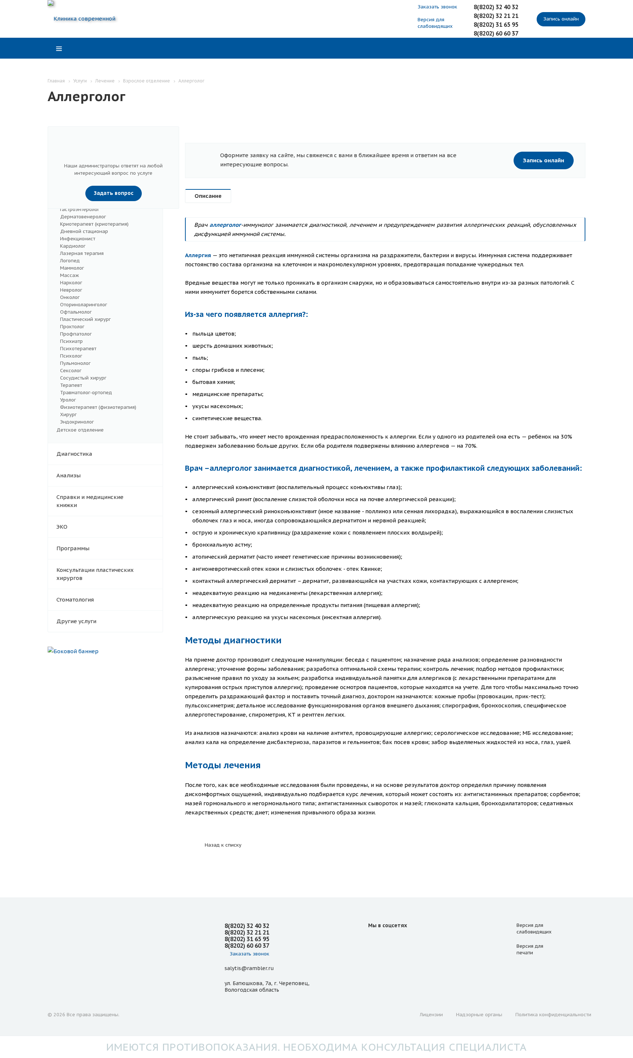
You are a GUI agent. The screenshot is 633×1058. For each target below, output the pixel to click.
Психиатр (71, 341)
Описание (208, 195)
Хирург (68, 414)
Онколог (69, 297)
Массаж (69, 275)
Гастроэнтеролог (79, 209)
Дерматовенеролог (83, 217)
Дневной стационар (84, 231)
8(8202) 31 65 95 (496, 24)
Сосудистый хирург (83, 378)
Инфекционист (77, 239)
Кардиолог (72, 246)
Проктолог (72, 326)
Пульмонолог (75, 363)
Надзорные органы (479, 1014)
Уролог (68, 400)
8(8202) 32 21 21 (496, 15)
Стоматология (75, 599)
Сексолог (70, 370)
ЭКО (61, 526)
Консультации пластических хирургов (95, 573)
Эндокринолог (77, 422)
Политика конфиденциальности (553, 1014)
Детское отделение (80, 430)
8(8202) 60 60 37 (496, 33)
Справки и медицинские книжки (89, 500)
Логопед (70, 261)
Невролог (71, 290)
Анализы (68, 475)
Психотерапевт (78, 348)
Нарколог (71, 283)
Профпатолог (76, 334)
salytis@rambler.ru (249, 968)
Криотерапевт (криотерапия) (94, 224)
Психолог (71, 356)
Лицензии (431, 1014)
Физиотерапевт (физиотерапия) (98, 407)
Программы (72, 548)
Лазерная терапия (82, 253)
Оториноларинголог (83, 305)
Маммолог (72, 268)
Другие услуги (76, 621)
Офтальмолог (76, 312)
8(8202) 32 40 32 (496, 7)
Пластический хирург (85, 319)
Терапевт (71, 385)
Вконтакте (375, 942)
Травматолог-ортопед (86, 392)
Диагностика (74, 453)
